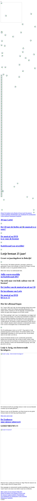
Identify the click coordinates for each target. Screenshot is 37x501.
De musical (4, 495)
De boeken (7, 493)
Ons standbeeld (5, 496)
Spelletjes (10, 498)
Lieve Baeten (14, 493)
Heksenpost (4, 498)
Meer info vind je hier (6, 416)
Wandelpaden (20, 495)
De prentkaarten (13, 496)
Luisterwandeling (12, 495)
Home (2, 493)
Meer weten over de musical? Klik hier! (11, 491)
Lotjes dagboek (22, 496)
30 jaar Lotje (21, 493)
